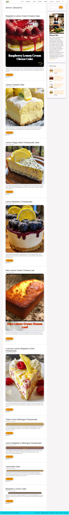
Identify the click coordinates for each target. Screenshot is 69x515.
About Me (58, 1)
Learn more (51, 59)
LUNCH (34, 1)
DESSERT (40, 1)
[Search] (61, 7)
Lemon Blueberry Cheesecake (19, 202)
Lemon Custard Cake (15, 85)
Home (22, 1)
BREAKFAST (28, 1)
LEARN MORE (9, 74)
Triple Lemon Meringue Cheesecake (21, 419)
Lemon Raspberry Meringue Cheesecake (24, 443)
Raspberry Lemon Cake (16, 489)
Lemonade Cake (13, 466)
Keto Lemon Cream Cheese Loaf (20, 270)
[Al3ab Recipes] (8, 1)
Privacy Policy (37, 512)
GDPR (57, 512)
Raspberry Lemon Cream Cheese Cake (23, 16)
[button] (62, 1)
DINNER (45, 1)
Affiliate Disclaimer (44, 512)
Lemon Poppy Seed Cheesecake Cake (22, 142)
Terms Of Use (52, 512)
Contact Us (52, 1)
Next (9, 508)
